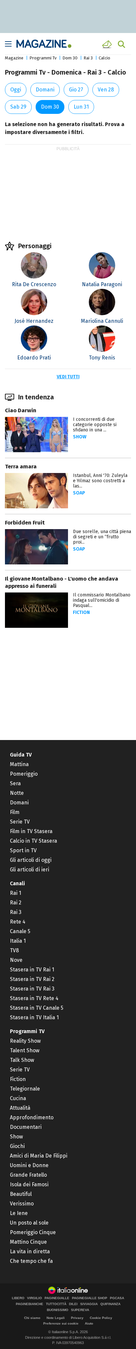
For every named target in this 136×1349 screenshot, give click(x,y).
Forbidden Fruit (25, 522)
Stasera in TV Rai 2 (32, 979)
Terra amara (21, 466)
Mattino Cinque (28, 1242)
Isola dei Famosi (29, 1184)
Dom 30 (70, 57)
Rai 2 (15, 902)
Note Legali (56, 1318)
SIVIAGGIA (89, 1304)
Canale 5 (20, 931)
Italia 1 (18, 941)
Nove (16, 960)
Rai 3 (88, 57)
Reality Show (25, 1041)
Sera (15, 783)
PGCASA (117, 1298)
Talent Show (24, 1050)
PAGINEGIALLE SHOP (89, 1298)
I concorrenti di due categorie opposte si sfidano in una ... (95, 425)
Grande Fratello (28, 1175)
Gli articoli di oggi (30, 860)
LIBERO (18, 1298)
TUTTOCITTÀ (56, 1304)
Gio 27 (76, 89)
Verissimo (22, 1203)
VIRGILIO (34, 1298)
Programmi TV (27, 1031)
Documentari (26, 1127)
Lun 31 (81, 107)
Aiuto (89, 1323)
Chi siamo (32, 1318)
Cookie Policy (101, 1318)
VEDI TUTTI (68, 377)
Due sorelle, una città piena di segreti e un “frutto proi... (102, 537)
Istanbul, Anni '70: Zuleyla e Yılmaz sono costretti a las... (100, 481)
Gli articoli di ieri (29, 869)
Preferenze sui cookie (61, 1323)
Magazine (14, 57)
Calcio (104, 57)
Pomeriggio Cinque (33, 1232)
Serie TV (20, 822)
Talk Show (22, 1060)
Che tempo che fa (31, 1261)
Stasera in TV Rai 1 (32, 969)
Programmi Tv (42, 57)
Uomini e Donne (29, 1165)
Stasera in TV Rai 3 (32, 989)
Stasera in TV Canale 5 (36, 1008)
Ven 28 (106, 89)
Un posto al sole (29, 1223)
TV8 (14, 950)
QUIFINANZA (110, 1304)
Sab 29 (18, 107)
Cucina (18, 1098)
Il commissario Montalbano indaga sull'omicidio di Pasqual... (101, 600)
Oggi (15, 89)
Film (14, 812)
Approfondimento (31, 1117)
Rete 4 (17, 922)
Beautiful (21, 1194)
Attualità (20, 1108)
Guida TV (21, 755)
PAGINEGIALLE (57, 1298)
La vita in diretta (30, 1251)
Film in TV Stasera (31, 831)
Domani (45, 89)
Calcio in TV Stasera (33, 841)
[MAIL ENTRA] (108, 44)
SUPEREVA (80, 1310)
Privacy (77, 1318)
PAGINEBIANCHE (29, 1304)
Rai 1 (15, 893)
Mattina (19, 764)
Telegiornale (25, 1089)
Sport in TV (23, 850)
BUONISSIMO (57, 1310)
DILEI (73, 1304)
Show (79, 437)
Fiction (81, 612)
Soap (79, 493)
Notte (17, 793)
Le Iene (19, 1213)
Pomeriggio (24, 774)
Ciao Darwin (20, 410)
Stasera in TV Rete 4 (34, 998)
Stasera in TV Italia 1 (34, 1017)
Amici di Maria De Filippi (38, 1156)
